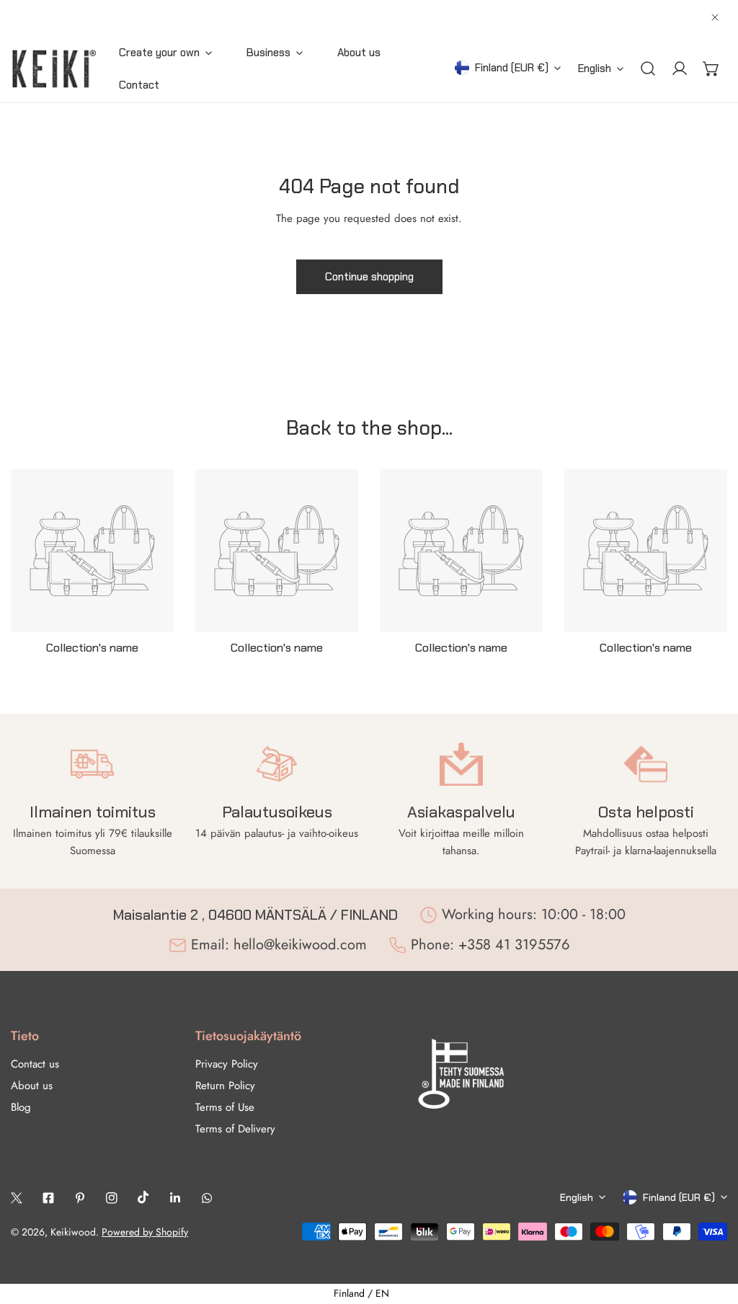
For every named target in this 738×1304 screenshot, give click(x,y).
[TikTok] (143, 1197)
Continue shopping (369, 277)
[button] (711, 68)
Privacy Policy (226, 1064)
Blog (21, 1107)
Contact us (35, 1064)
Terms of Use (224, 1107)
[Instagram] (112, 1198)
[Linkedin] (175, 1198)
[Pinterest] (80, 1198)
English (594, 68)
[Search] (648, 68)
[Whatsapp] (207, 1198)
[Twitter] (16, 1198)
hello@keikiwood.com (300, 944)
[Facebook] (48, 1198)
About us (32, 1086)
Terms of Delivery (235, 1129)
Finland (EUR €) (511, 68)
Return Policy (225, 1086)
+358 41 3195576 (514, 944)
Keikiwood (73, 1232)
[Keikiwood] (54, 68)
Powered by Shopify (145, 1232)
